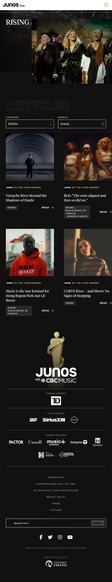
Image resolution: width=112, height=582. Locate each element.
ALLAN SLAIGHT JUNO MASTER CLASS (56, 490)
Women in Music (77, 216)
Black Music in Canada (76, 212)
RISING (12, 207)
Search (63, 117)
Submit (98, 523)
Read (45, 207)
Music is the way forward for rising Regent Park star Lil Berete (27, 296)
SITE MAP (55, 509)
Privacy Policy (56, 496)
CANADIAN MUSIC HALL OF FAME (56, 483)
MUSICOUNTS (56, 477)
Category (12, 117)
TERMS (56, 503)
